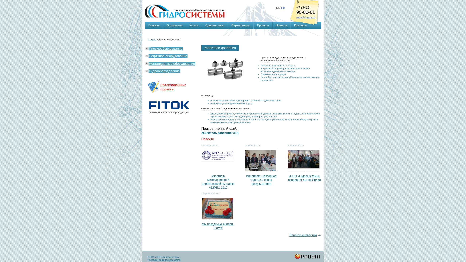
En (283, 8)
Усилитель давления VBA (220, 132)
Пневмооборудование (165, 48)
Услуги (193, 25)
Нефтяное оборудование (168, 56)
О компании (175, 25)
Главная (154, 25)
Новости (281, 25)
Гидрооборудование (164, 71)
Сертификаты (240, 25)
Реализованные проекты (173, 87)
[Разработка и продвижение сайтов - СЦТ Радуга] (307, 256)
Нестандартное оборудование (172, 64)
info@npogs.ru (305, 17)
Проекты (263, 25)
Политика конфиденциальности (164, 260)
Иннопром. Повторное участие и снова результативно (261, 179)
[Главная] (233, 6)
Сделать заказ (214, 25)
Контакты (300, 25)
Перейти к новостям (303, 235)
